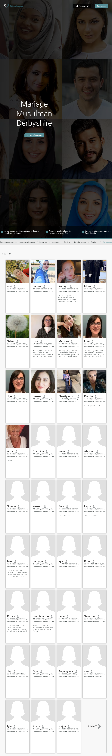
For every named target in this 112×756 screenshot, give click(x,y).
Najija (62, 726)
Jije (9, 396)
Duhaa (11, 616)
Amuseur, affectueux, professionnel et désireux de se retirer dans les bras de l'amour (43, 628)
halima (37, 286)
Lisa (35, 341)
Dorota (88, 396)
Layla (87, 506)
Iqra (60, 561)
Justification (41, 616)
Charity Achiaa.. (67, 396)
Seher (10, 341)
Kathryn (63, 286)
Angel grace (65, 671)
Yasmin (37, 506)
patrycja (38, 561)
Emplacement (80, 242)
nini (9, 286)
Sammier (90, 616)
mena (61, 451)
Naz (9, 561)
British (67, 242)
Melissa (63, 341)
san (86, 671)
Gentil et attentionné (91, 516)
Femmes (43, 242)
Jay (9, 671)
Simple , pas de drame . (92, 406)
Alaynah (89, 451)
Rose (87, 561)
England (94, 242)
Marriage (56, 242)
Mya (35, 671)
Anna (10, 451)
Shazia (11, 506)
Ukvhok (9, 461)
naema (37, 396)
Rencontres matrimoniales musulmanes (17, 242)
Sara (61, 506)
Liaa (87, 341)
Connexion (101, 6)
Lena (61, 616)
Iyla (9, 726)
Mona (87, 286)
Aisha (36, 726)
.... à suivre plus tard (65, 516)
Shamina (38, 451)
